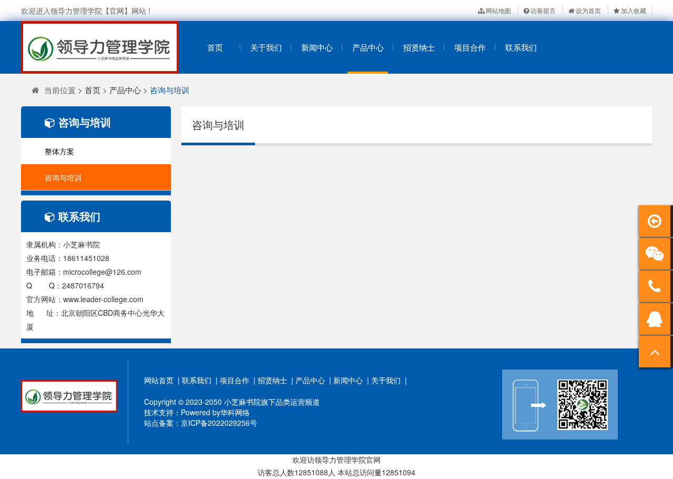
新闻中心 (317, 47)
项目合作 (470, 47)
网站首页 (159, 380)
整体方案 (59, 151)
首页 (215, 47)
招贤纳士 (419, 47)
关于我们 (266, 47)
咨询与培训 (169, 89)
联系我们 (521, 47)
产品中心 (368, 47)
